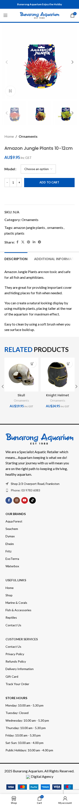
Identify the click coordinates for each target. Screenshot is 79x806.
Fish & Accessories (18, 610)
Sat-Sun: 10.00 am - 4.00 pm (24, 743)
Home (9, 136)
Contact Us (13, 625)
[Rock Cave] (59, 375)
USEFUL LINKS (15, 580)
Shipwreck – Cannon (22, 397)
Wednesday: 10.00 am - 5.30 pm (27, 720)
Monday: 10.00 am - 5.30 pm (24, 705)
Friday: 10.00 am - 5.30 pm (23, 735)
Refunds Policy (15, 661)
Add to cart (49, 182)
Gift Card (11, 676)
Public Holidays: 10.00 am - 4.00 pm (29, 750)
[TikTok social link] (32, 500)
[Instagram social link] (16, 500)
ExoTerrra (12, 559)
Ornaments (28, 136)
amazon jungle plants (29, 227)
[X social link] (23, 242)
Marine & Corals (16, 602)
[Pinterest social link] (28, 242)
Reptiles (11, 617)
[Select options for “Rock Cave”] (70, 363)
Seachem (11, 529)
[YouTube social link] (24, 500)
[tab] (15, 258)
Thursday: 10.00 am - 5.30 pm (25, 728)
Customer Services (21, 639)
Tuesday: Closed (17, 713)
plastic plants (14, 233)
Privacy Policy (14, 654)
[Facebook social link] (17, 242)
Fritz (8, 551)
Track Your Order (17, 684)
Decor (50, 400)
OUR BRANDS (15, 514)
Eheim (9, 544)
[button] (6, 62)
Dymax (10, 536)
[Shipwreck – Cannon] (22, 375)
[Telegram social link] (39, 242)
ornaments (55, 227)
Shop (9, 595)
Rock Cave (58, 395)
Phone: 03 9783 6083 (25, 490)
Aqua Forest (13, 521)
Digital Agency (42, 776)
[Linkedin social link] (34, 242)
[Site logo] (39, 15)
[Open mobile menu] (5, 15)
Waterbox (12, 566)
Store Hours (16, 698)
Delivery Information (19, 669)
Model (9, 169)
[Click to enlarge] (10, 91)
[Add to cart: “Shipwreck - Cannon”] (33, 363)
